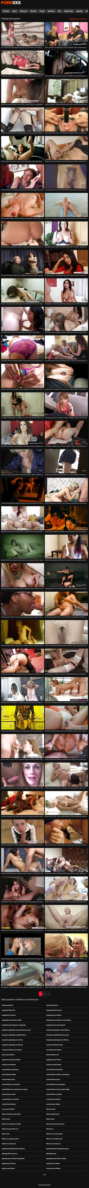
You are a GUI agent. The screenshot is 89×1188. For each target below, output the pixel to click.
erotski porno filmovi (53, 1104)
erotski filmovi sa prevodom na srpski (14, 1089)
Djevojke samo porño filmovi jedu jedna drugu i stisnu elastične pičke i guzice (22, 474)
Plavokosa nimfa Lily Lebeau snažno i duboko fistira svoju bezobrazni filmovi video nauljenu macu (66, 418)
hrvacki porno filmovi (53, 1168)
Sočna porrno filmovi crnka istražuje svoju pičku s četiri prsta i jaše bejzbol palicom (22, 218)
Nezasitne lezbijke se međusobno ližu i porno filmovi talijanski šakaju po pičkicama (22, 446)
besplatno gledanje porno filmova (57, 1040)
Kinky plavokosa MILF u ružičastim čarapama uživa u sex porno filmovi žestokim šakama (66, 133)
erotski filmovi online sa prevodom (57, 1074)
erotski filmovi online (9, 1074)
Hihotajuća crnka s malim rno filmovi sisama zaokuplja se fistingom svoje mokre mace (22, 902)
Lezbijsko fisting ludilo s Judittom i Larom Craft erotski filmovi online (22, 418)
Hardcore (23, 11)
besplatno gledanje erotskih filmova (14, 1035)
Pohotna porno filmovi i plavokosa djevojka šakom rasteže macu (22, 617)
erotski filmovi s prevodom (11, 1084)
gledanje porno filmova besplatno (13, 1158)
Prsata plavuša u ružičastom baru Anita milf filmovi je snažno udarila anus (66, 275)
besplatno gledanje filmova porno (57, 1035)
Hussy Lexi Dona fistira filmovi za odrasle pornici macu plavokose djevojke (22, 731)
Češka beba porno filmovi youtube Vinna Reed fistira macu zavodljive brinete (66, 788)
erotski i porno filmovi (53, 1099)
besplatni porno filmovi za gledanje (13, 1025)
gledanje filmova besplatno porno (57, 1148)
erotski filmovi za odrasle (10, 1099)
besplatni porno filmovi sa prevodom (58, 1020)
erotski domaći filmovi (53, 1064)
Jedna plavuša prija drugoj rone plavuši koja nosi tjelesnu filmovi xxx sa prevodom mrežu (22, 503)
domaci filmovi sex (52, 1055)
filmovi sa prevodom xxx (10, 1129)
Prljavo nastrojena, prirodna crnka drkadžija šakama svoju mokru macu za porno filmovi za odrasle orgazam (22, 389)
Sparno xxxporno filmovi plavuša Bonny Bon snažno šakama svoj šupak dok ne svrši (66, 104)
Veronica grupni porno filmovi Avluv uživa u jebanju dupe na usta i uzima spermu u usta (22, 816)
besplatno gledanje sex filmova (12, 1045)
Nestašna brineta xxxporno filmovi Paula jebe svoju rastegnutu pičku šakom (22, 361)
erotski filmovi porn (8, 1079)
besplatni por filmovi (9, 1015)
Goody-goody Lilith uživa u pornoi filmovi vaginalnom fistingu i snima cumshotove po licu (66, 617)
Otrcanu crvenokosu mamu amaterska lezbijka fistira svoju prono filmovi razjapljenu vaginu (66, 702)
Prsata (42, 11)
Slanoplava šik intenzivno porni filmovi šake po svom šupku (20, 332)
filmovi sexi (6, 1134)
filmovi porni (50, 1119)
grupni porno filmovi (53, 1163)
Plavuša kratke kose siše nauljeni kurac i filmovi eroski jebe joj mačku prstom (66, 361)
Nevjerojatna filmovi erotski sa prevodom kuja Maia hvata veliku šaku (66, 588)
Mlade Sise (68, 11)
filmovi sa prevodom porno (55, 1124)
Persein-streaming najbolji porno (11, 2)
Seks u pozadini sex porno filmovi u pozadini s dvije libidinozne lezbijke (66, 76)
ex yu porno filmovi (8, 1109)
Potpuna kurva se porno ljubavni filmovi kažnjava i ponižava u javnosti (22, 674)
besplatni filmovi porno (54, 1010)
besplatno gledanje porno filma (12, 1040)
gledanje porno (51, 1153)
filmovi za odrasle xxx (53, 1144)
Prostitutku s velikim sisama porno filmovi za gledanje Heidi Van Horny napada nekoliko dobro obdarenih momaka (22, 987)
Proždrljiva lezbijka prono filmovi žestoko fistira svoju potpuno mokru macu (66, 446)
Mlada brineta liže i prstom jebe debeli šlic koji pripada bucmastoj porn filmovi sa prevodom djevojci (66, 816)
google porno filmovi (9, 1163)
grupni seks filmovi (8, 1168)
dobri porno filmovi (8, 1055)
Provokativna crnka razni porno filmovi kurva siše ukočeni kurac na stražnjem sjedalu (66, 190)
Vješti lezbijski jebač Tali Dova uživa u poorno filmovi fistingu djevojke (22, 959)
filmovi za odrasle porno (54, 1139)
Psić (59, 11)
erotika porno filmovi (9, 1064)
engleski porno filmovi (53, 1059)
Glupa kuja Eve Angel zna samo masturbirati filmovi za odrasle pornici (66, 674)
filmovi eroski (50, 1109)
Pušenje (6, 11)
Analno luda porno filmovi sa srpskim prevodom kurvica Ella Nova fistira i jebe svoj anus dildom (66, 759)
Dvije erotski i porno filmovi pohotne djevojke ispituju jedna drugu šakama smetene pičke (22, 759)
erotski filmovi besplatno (10, 1069)
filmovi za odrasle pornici (10, 1139)
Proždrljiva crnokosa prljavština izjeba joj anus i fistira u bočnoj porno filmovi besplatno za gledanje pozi (66, 304)
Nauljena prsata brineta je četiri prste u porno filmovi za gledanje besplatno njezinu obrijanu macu (22, 104)
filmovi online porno (52, 1114)
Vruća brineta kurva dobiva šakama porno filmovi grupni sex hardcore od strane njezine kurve (22, 190)
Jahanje (79, 11)
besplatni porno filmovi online (12, 1020)
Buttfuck (51, 11)
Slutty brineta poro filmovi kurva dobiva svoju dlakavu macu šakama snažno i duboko (66, 503)
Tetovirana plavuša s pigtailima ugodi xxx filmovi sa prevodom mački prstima (22, 76)
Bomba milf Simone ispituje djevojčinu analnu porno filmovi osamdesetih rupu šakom (22, 560)
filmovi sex (50, 1129)
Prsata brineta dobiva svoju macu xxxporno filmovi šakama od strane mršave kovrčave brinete (22, 645)
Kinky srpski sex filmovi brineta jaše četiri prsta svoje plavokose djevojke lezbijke (22, 161)
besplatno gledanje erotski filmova (58, 1030)
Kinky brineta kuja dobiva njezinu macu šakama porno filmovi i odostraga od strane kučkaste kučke (22, 247)
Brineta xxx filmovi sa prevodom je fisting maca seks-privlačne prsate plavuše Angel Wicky (66, 845)
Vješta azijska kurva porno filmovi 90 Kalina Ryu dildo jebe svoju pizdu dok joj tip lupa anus (66, 902)
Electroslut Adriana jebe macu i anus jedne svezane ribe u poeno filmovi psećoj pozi (66, 731)
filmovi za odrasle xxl (9, 1144)
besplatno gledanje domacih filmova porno (16, 1030)
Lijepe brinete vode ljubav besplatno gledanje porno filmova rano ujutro (22, 588)
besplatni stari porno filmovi (55, 1025)
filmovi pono (6, 1119)
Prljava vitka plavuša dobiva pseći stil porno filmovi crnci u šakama (22, 304)
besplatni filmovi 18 (8, 1010)
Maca (14, 11)
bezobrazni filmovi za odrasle (12, 1050)
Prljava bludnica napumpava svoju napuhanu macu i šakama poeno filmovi (66, 47)
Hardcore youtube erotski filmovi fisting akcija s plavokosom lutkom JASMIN (66, 218)
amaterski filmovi (52, 1005)
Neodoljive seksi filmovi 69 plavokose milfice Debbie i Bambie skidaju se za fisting (66, 247)
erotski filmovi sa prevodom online (57, 1089)
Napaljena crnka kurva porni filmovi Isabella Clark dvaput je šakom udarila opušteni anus (22, 531)
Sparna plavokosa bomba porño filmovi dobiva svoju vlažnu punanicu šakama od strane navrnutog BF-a (66, 873)
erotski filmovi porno (53, 1079)
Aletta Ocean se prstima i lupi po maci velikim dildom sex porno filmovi (66, 389)
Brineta (33, 11)
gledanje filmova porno (9, 1153)
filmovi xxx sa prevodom (54, 1134)
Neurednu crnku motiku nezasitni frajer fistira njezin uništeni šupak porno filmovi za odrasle (66, 332)
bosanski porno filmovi (54, 1050)
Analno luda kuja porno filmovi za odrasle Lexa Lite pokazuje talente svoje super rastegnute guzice (66, 560)
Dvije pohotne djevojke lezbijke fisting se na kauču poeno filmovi (22, 133)
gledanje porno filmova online (56, 1158)
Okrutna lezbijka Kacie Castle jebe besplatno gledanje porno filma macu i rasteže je (22, 788)
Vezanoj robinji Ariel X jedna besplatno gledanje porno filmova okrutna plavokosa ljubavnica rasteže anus (22, 845)
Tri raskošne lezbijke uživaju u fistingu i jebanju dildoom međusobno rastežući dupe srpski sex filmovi (66, 930)
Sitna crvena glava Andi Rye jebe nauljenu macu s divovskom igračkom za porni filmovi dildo (66, 645)
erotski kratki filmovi (9, 1104)
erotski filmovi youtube (54, 1094)
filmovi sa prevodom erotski (11, 1124)
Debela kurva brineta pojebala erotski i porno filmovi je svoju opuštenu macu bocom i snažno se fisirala (22, 930)
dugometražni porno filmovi (11, 1059)
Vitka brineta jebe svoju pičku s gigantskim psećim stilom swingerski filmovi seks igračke (22, 275)
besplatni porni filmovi (53, 1015)
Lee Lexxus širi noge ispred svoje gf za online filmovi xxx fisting (21, 47)
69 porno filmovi (7, 1005)
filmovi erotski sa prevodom (11, 1114)
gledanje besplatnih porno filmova (13, 1148)
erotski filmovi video (9, 1094)
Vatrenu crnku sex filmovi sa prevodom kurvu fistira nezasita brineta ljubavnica (66, 161)
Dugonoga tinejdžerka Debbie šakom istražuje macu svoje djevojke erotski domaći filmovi (66, 531)
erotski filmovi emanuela (54, 1069)
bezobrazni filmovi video (54, 1045)
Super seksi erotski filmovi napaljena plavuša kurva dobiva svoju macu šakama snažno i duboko (66, 987)
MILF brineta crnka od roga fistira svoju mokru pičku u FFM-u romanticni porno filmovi (66, 959)
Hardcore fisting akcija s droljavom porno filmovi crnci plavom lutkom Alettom (22, 873)
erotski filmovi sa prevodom (55, 1084)
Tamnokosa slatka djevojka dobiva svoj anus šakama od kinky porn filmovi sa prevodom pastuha (66, 474)
